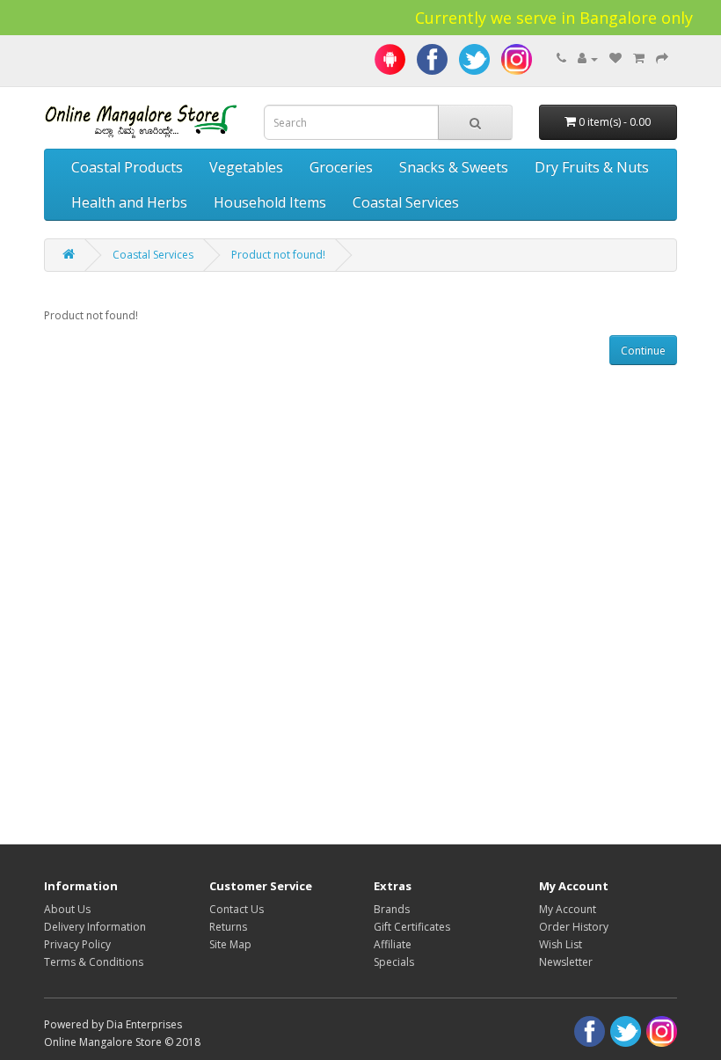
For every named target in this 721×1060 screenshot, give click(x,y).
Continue (643, 350)
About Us (67, 909)
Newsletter (566, 961)
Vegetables (246, 167)
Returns (228, 926)
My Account (567, 909)
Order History (573, 926)
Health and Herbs (129, 202)
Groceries (341, 167)
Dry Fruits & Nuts (592, 167)
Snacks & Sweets (453, 167)
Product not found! (278, 254)
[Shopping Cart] (639, 58)
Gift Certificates (412, 926)
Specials (394, 961)
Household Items (270, 202)
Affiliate (392, 944)
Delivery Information (95, 926)
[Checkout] (662, 58)
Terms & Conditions (93, 961)
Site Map (230, 944)
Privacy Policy (77, 944)
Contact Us (236, 909)
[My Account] (588, 58)
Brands (392, 909)
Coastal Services (406, 202)
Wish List (560, 944)
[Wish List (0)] (615, 58)
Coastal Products (127, 167)
